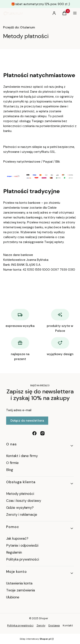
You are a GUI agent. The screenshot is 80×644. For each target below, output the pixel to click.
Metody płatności (20, 493)
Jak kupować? (17, 538)
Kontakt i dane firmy (22, 456)
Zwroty (41, 625)
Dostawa (54, 625)
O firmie (12, 462)
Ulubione (12, 597)
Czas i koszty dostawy (23, 500)
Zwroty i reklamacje (21, 514)
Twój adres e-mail (18, 410)
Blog (9, 469)
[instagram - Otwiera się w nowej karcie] (42, 433)
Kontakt (68, 625)
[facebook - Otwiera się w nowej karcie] (34, 433)
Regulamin (14, 552)
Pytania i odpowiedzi (22, 545)
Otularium (19, 27)
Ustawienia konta (19, 583)
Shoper (43, 618)
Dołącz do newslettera (27, 421)
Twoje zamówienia (20, 590)
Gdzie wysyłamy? (20, 507)
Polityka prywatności (22, 559)
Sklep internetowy (35, 638)
